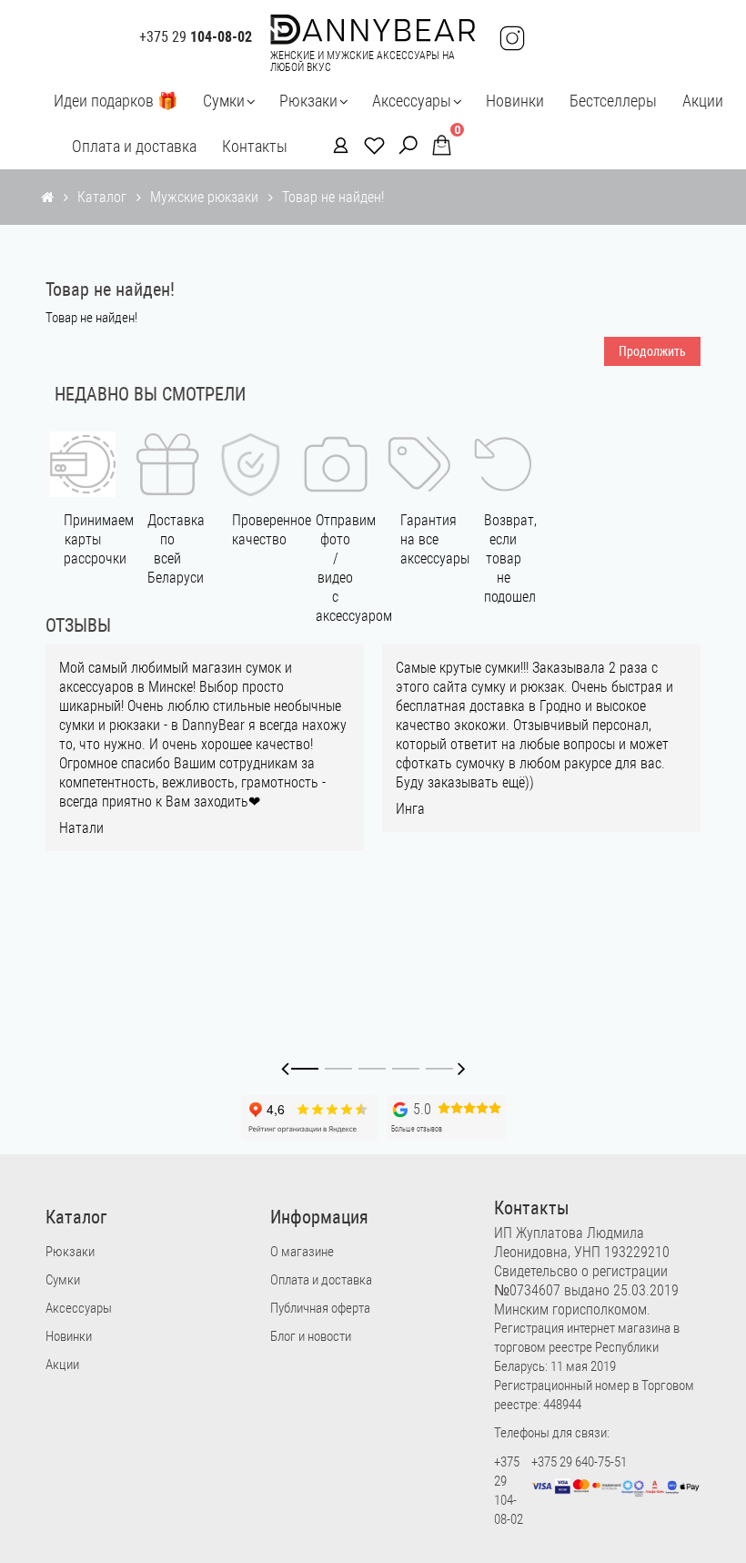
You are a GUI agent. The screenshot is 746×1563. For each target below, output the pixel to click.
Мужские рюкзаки (204, 197)
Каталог (101, 197)
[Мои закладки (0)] (369, 144)
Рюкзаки (308, 100)
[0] (436, 145)
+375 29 (195, 37)
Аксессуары (411, 100)
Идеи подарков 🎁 (115, 100)
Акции (702, 100)
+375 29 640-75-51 (579, 1462)
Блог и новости (310, 1336)
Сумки (224, 100)
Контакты (254, 146)
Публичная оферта (320, 1308)
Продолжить (652, 351)
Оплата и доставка (134, 146)
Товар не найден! (333, 197)
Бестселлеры (613, 100)
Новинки (515, 100)
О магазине (302, 1251)
